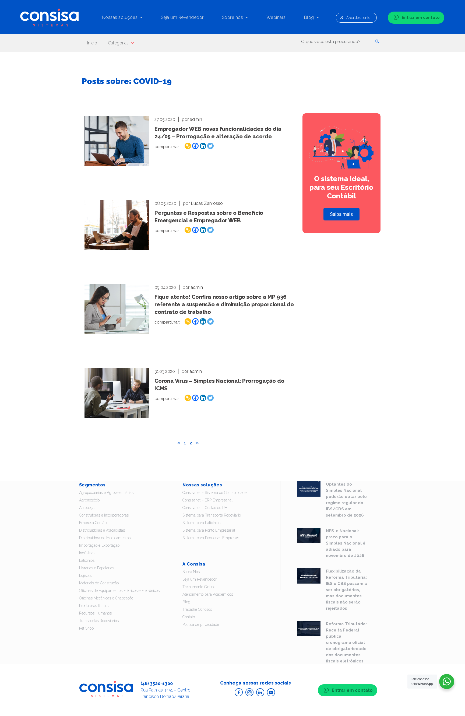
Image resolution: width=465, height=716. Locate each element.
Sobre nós (232, 17)
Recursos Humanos (95, 613)
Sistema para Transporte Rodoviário (211, 515)
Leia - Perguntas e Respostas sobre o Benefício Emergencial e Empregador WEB (116, 225)
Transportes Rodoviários (99, 621)
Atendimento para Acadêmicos (207, 594)
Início (92, 42)
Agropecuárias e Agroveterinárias (106, 492)
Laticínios (86, 560)
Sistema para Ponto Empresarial (208, 530)
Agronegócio (89, 500)
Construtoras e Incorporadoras (104, 515)
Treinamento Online (198, 587)
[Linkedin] (203, 146)
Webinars (276, 17)
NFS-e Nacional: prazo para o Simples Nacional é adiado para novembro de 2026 (345, 543)
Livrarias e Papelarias (96, 568)
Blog (309, 17)
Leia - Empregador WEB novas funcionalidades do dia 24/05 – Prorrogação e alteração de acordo (116, 141)
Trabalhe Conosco (197, 609)
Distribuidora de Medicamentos (105, 538)
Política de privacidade (200, 624)
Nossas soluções (120, 17)
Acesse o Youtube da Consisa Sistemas (271, 692)
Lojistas (85, 575)
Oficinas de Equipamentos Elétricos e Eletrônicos (119, 590)
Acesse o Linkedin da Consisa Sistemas (260, 692)
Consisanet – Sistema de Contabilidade (214, 492)
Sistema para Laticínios (201, 523)
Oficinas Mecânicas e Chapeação (106, 598)
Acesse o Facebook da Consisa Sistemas (239, 692)
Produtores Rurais (93, 605)
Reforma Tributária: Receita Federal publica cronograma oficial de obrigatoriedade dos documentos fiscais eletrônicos (346, 643)
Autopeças (87, 508)
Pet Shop (86, 628)
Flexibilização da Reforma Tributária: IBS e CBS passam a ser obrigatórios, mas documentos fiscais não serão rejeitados (346, 590)
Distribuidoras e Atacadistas (102, 530)
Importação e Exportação (99, 545)
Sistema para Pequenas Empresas (210, 538)
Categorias (118, 42)
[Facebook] (195, 146)
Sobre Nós (191, 572)
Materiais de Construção (99, 583)
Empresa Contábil (93, 523)
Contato (188, 617)
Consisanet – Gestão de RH (204, 508)
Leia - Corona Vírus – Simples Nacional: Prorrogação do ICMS (116, 393)
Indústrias (87, 553)
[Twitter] (210, 146)
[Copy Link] (188, 146)
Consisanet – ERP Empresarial (207, 500)
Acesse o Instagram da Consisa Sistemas (249, 692)
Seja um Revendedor (182, 17)
